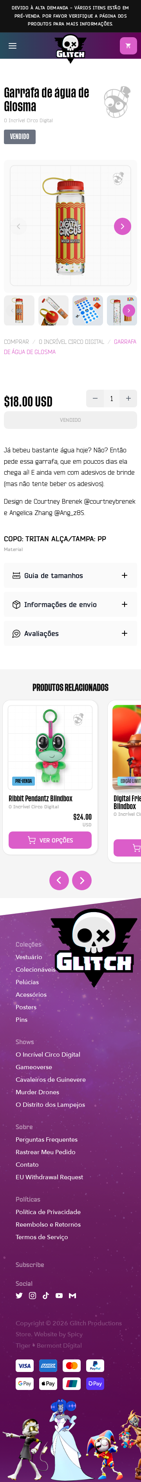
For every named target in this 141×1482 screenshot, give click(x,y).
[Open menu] (12, 45)
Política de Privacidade (48, 1212)
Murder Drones (37, 1092)
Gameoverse (34, 1067)
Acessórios (31, 994)
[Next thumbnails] (129, 310)
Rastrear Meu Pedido (46, 1152)
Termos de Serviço (42, 1237)
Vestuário (29, 957)
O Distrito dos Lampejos (50, 1105)
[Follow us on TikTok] (45, 1297)
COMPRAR (16, 342)
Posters (26, 1007)
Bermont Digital (59, 1345)
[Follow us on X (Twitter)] (19, 1297)
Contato (27, 1164)
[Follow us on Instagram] (32, 1297)
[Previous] (18, 226)
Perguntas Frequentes (47, 1139)
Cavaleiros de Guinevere (51, 1079)
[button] (128, 45)
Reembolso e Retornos (48, 1224)
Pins (21, 1020)
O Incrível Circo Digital (48, 1054)
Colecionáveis (36, 969)
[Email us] (72, 1297)
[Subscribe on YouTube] (59, 1297)
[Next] (122, 226)
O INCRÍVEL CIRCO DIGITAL (71, 342)
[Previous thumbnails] (12, 310)
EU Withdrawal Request (49, 1177)
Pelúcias (27, 982)
